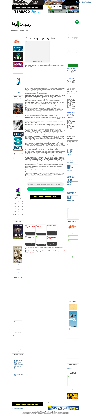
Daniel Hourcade (31, 247)
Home (13, 33)
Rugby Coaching (42, 33)
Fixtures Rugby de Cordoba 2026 (71, 193)
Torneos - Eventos (34, 248)
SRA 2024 (69, 179)
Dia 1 (17, 87)
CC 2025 (69, 155)
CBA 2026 (69, 189)
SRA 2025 (69, 180)
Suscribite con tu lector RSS (71, 368)
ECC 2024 (69, 150)
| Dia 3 (20, 98)
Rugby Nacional (60, 247)
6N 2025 (69, 166)
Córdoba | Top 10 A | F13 (18, 356)
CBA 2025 (69, 188)
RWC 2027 (69, 198)
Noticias (41, 247)
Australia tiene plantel (18, 366)
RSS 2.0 (31, 252)
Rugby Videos (66, 33)
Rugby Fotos (50, 34)
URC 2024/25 (70, 160)
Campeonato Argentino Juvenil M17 (18, 365)
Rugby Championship (25, 33)
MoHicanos (43, 411)
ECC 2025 (69, 151)
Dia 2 (20, 87)
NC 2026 (69, 184)
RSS (72, 34)
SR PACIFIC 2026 (71, 177)
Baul (55, 34)
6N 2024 (69, 165)
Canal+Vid (34, 34)
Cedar (16, 34)
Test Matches (28, 34)
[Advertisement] (48, 17)
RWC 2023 (69, 197)
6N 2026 (69, 168)
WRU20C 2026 (70, 201)
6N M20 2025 (70, 167)
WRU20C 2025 (70, 200)
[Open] (73, 46)
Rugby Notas (27, 248)
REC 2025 (69, 170)
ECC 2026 (69, 152)
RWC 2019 (69, 196)
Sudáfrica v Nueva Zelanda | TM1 (17, 363)
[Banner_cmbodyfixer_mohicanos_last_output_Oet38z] (45, 198)
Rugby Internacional (47, 247)
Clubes (39, 34)
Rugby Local (54, 247)
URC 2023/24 (70, 159)
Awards (18, 92)
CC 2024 (69, 154)
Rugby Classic (34, 33)
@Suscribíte (67, 34)
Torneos (21, 34)
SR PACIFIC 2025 (71, 176)
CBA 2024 (69, 186)
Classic (44, 34)
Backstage (18, 90)
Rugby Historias (50, 33)
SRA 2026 (69, 182)
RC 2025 (69, 173)
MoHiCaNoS (37, 247)
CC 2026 (69, 156)
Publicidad (60, 34)
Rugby (18, 33)
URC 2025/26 (70, 162)
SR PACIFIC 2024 (71, 175)
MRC (13, 34)
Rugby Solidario (59, 33)
